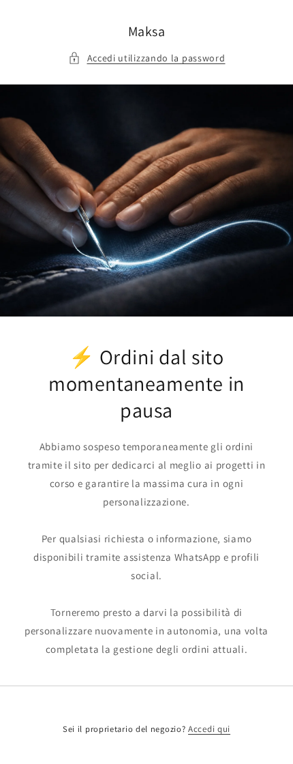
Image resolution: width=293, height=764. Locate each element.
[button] (147, 58)
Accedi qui (209, 729)
